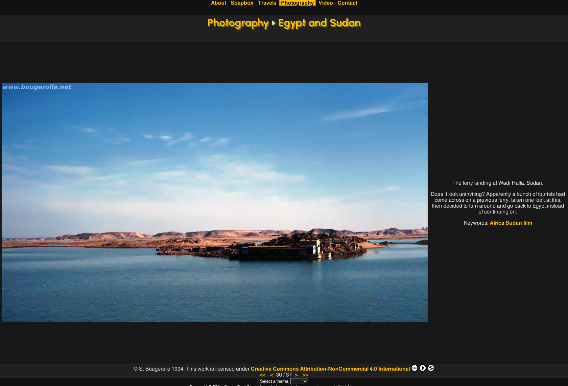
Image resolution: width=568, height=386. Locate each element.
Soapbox (242, 3)
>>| (306, 374)
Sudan (514, 223)
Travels (267, 3)
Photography (297, 3)
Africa (497, 223)
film (527, 223)
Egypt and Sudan (319, 22)
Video (326, 3)
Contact (347, 3)
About (218, 3)
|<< (262, 374)
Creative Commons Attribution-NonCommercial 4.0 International (330, 369)
